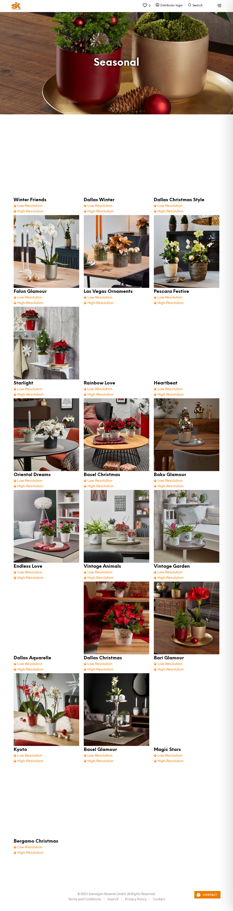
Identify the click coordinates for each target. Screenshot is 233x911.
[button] (146, 5)
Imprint (113, 899)
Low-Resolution (29, 205)
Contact (159, 899)
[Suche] (207, 6)
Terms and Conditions (84, 899)
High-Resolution (29, 211)
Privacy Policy (136, 899)
